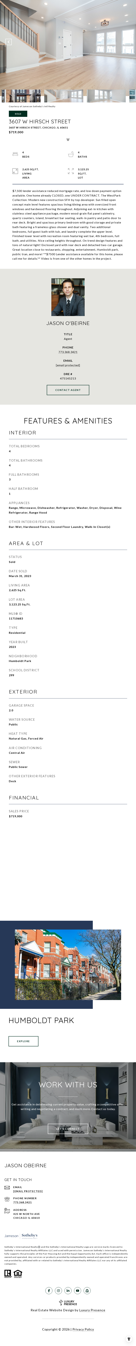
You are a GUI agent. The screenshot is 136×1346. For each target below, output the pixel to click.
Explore (23, 1041)
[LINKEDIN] (68, 1290)
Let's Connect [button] (68, 1128)
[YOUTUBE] (77, 1290)
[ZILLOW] (87, 1290)
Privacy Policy (83, 1329)
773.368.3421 (68, 352)
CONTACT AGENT (68, 389)
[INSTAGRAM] (58, 1290)
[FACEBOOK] (48, 1290)
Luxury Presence (92, 1310)
